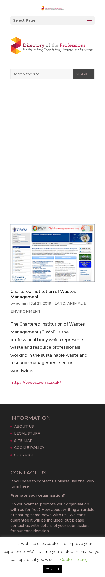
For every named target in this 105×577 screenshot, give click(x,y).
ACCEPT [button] (52, 569)
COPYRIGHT (25, 455)
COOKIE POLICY (29, 447)
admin (22, 303)
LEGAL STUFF (27, 433)
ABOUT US (24, 426)
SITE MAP (23, 440)
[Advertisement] (52, 154)
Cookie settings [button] (74, 559)
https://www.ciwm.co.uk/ (35, 382)
